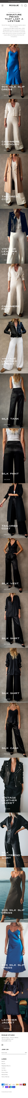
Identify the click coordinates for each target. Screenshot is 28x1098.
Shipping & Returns (6, 1065)
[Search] (22, 5)
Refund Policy (5, 1074)
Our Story (4, 1070)
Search (3, 1061)
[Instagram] (2, 1044)
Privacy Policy (5, 1072)
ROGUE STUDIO (8, 1091)
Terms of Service (5, 1076)
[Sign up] (25, 1052)
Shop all (3, 1063)
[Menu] (2, 5)
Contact (3, 1068)
